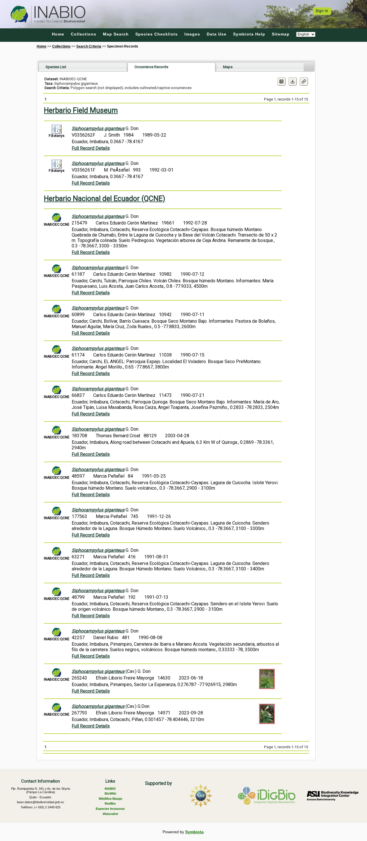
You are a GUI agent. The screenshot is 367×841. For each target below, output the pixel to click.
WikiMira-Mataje (110, 798)
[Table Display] (281, 81)
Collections (83, 34)
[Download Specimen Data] (292, 81)
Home (58, 34)
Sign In (322, 11)
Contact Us (283, 9)
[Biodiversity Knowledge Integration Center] (332, 795)
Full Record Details (91, 148)
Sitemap (281, 34)
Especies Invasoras (110, 808)
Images (192, 34)
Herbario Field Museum (81, 110)
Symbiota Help (249, 34)
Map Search (116, 34)
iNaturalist (110, 814)
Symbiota (194, 832)
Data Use (217, 34)
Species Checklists (156, 34)
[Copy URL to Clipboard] (304, 81)
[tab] (83, 66)
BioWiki (110, 793)
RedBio (110, 803)
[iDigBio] (266, 796)
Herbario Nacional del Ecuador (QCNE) (104, 198)
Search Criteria (88, 46)
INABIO (110, 788)
